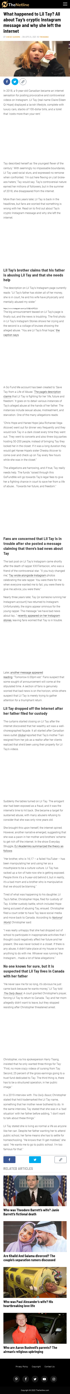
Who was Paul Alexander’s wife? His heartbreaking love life (28, 1304)
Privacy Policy (22, 1366)
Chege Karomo (13, 36)
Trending (44, 36)
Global (22, 735)
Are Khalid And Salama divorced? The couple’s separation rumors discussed (29, 1258)
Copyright (36, 1366)
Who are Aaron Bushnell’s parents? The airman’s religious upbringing (30, 1349)
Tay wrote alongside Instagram (27, 575)
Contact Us (50, 1366)
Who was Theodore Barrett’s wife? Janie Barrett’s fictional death (31, 1212)
